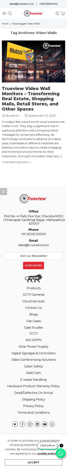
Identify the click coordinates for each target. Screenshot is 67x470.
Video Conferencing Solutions (33, 359)
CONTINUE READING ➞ (16, 162)
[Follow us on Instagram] (30, 424)
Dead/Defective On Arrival (33, 393)
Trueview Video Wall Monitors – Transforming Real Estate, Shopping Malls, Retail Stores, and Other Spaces (31, 99)
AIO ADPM (34, 340)
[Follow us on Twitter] (15, 424)
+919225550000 (48, 3)
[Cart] (63, 13)
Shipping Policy (33, 399)
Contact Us (33, 308)
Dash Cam (33, 373)
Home (5, 23)
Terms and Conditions (33, 412)
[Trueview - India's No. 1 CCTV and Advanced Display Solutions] (33, 13)
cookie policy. (47, 453)
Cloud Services (33, 301)
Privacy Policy (33, 406)
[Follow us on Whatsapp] (52, 424)
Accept (33, 462)
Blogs (33, 314)
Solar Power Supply (33, 346)
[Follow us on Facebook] (22, 424)
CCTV (34, 333)
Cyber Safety (33, 366)
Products (34, 288)
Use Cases (33, 321)
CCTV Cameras (33, 294)
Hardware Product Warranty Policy (33, 386)
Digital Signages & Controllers (33, 353)
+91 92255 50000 (33, 232)
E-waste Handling (33, 379)
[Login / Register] (57, 13)
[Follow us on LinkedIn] (37, 424)
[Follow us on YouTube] (44, 424)
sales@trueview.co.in (21, 3)
